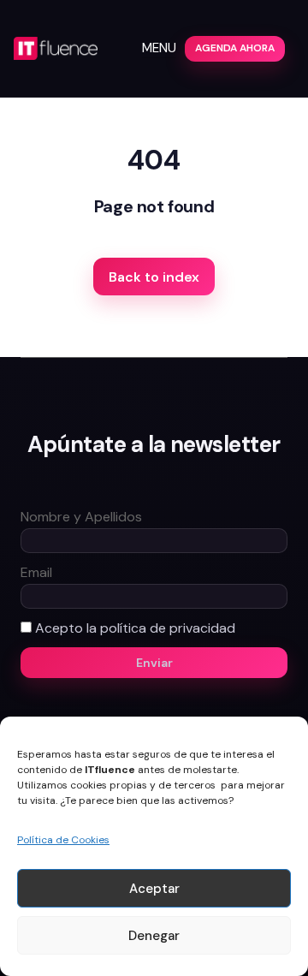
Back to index (154, 277)
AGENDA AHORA (235, 48)
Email (36, 572)
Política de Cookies (63, 840)
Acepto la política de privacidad (135, 628)
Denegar (154, 935)
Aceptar (154, 888)
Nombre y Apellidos (81, 517)
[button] (159, 49)
